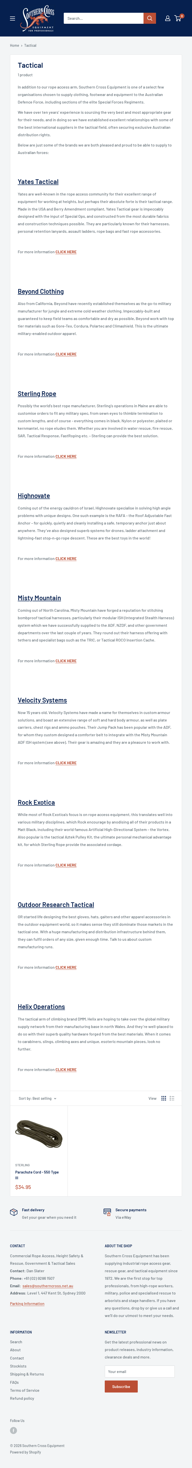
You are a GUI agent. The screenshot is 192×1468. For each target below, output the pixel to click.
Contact (17, 1358)
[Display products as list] (172, 1098)
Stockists (18, 1366)
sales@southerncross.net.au (47, 1285)
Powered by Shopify (25, 1452)
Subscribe (121, 1386)
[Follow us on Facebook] (13, 1430)
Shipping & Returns (27, 1374)
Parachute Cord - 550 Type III (37, 1175)
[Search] (150, 18)
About (15, 1349)
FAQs (14, 1382)
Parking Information (27, 1303)
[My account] (167, 18)
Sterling (22, 1165)
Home (14, 45)
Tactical (30, 45)
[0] (178, 18)
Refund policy (22, 1398)
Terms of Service (25, 1390)
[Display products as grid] (164, 1098)
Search (16, 1341)
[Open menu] (12, 18)
